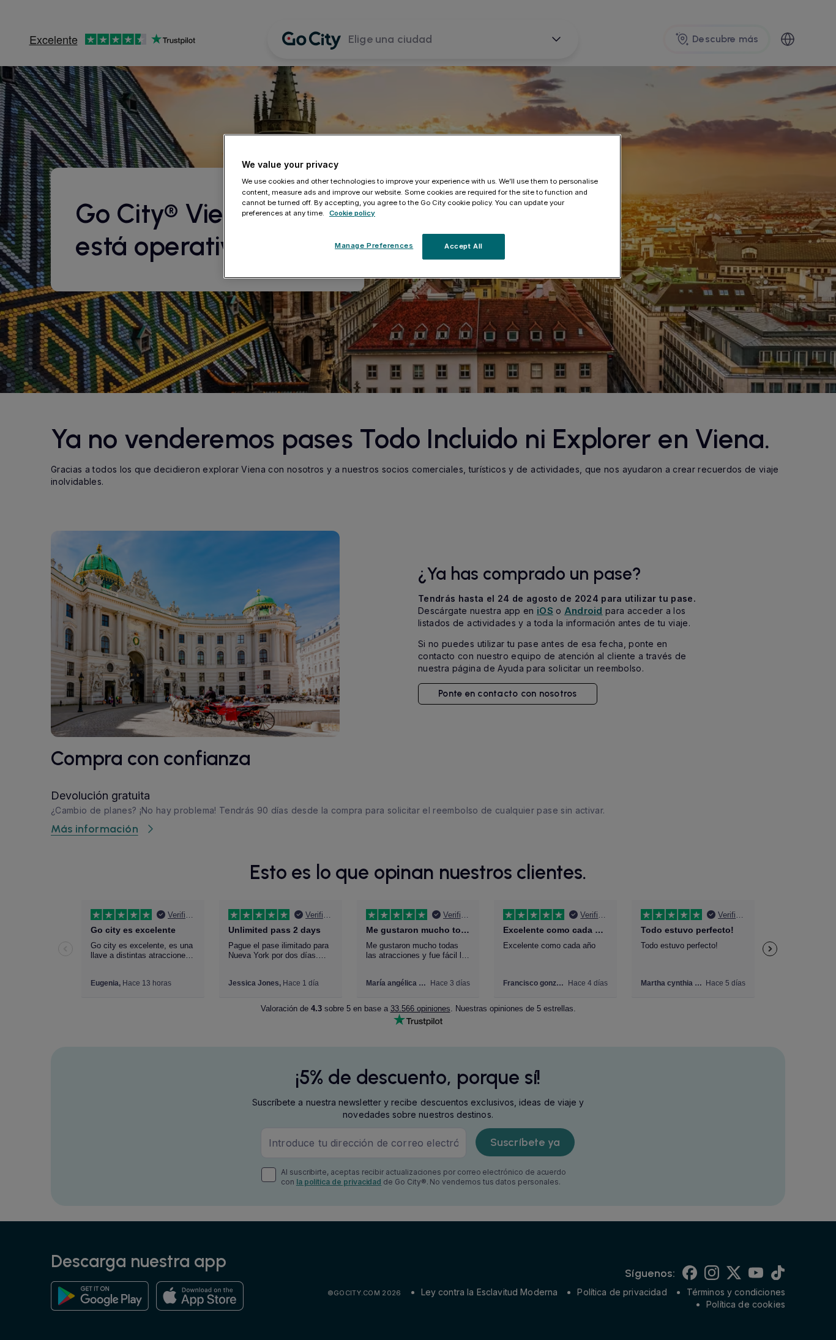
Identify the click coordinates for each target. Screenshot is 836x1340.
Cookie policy (352, 213)
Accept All (463, 246)
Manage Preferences (374, 245)
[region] (422, 206)
